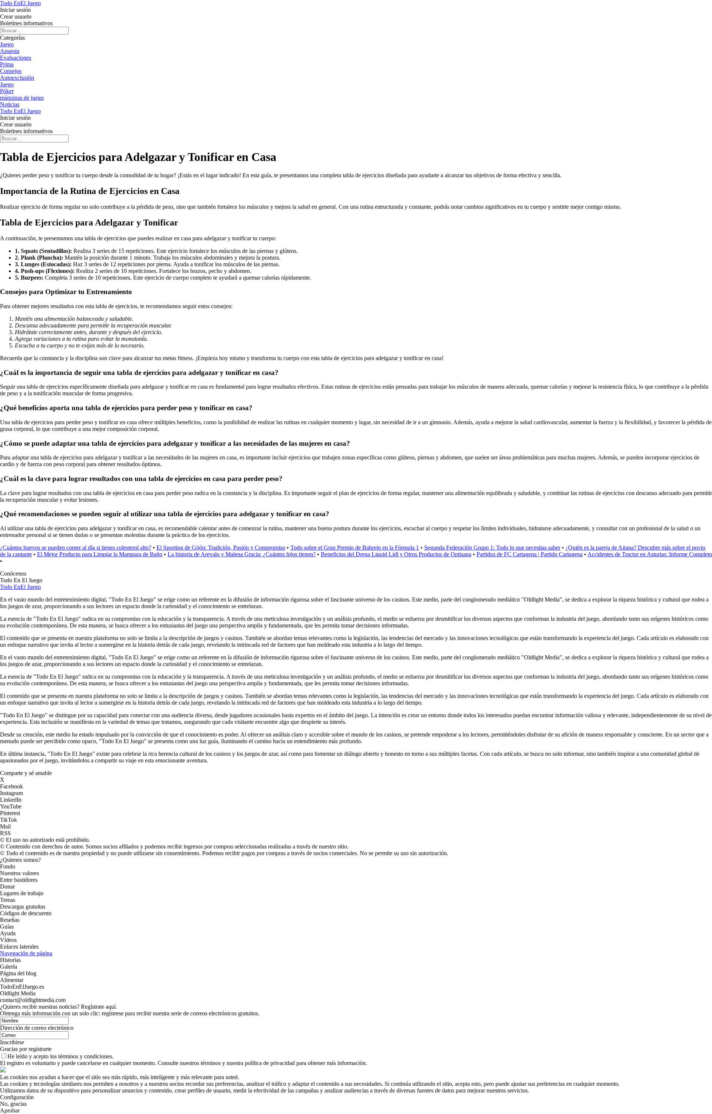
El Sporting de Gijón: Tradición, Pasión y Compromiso (220, 547)
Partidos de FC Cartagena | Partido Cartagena (530, 554)
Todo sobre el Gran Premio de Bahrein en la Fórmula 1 (354, 547)
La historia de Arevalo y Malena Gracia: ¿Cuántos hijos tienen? (242, 554)
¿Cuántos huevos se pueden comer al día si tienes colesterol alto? (75, 547)
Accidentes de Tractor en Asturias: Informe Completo (649, 554)
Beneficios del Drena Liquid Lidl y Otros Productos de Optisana (396, 554)
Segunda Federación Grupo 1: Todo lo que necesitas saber (492, 547)
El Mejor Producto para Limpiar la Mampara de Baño (99, 554)
